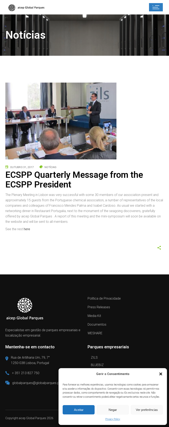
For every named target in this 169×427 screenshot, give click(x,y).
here (27, 229)
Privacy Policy (112, 419)
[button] (161, 374)
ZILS (94, 357)
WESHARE (95, 333)
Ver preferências (147, 410)
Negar (113, 410)
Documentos (97, 324)
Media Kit (94, 316)
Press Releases (99, 307)
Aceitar (78, 410)
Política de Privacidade (104, 298)
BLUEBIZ (97, 365)
